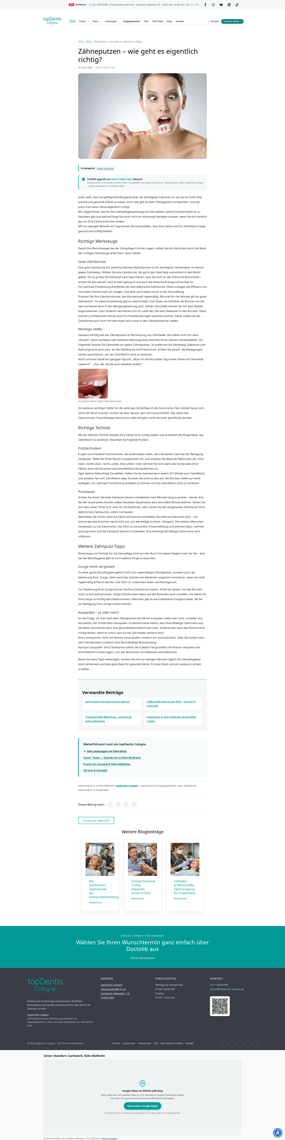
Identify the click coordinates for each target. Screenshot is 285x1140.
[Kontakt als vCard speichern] (220, 1015)
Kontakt (189, 1043)
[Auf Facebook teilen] (110, 805)
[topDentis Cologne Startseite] (52, 21)
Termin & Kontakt (95, 770)
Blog (88, 41)
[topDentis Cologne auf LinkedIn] (229, 4)
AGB (156, 1043)
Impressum (129, 1043)
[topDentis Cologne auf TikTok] (255, 1043)
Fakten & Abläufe (105, 168)
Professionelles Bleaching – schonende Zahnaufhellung (108, 719)
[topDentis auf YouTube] (221, 4)
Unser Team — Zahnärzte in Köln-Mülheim (112, 758)
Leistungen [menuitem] (111, 21)
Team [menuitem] (95, 21)
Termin (116, 1043)
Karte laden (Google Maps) (142, 1105)
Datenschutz (144, 1043)
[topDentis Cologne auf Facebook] (225, 1043)
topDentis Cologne (127, 785)
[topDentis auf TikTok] (237, 4)
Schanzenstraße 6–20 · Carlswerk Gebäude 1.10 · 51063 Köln (142, 4)
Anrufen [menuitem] (215, 21)
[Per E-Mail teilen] (134, 805)
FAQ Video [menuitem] (157, 21)
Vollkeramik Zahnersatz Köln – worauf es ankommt (171, 703)
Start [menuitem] (72, 21)
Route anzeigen (109, 1138)
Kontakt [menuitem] (180, 21)
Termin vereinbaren (142, 958)
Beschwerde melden (172, 1043)
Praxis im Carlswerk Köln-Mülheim (106, 764)
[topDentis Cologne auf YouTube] (240, 1043)
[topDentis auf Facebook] (205, 4)
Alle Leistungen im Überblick (107, 751)
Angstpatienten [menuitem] (131, 21)
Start (80, 41)
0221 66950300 (100, 4)
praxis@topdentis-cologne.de (227, 989)
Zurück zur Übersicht (96, 820)
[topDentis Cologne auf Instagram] (232, 1043)
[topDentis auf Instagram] (213, 4)
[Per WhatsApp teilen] (126, 805)
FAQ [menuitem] (146, 21)
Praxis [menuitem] (82, 21)
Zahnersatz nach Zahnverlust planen (107, 701)
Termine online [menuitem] (231, 21)
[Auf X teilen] (118, 805)
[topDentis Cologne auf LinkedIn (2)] (247, 1043)
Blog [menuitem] (169, 21)
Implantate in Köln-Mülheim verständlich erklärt (171, 719)
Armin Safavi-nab (121, 179)
